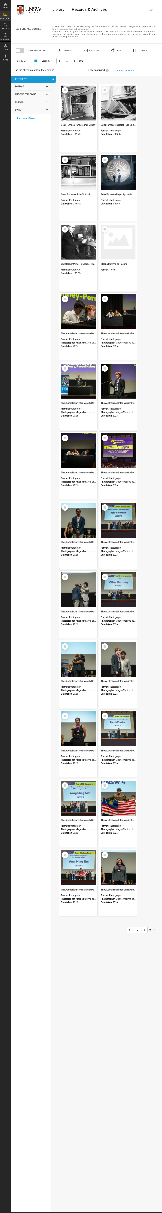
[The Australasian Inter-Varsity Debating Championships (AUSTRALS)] (78, 311)
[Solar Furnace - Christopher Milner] (78, 103)
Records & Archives (89, 9)
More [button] (5, 60)
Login (5, 49)
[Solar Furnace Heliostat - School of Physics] (118, 103)
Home (5, 8)
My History (5, 39)
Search (5, 29)
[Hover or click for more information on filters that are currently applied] (107, 70)
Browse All (5, 18)
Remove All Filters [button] (125, 70)
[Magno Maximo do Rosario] (118, 242)
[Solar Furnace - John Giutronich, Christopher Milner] (78, 172)
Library (58, 9)
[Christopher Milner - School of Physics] (78, 242)
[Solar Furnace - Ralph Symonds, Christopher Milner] (118, 172)
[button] (91, 51)
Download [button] (64, 50)
